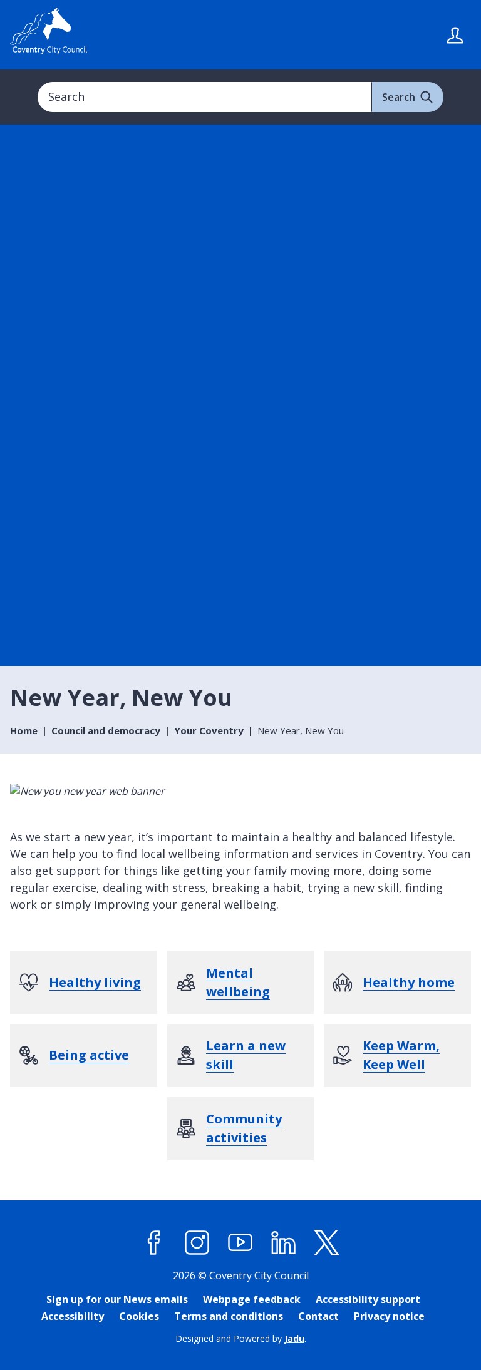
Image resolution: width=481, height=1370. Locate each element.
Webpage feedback (252, 1299)
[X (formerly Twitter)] (326, 1242)
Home (24, 730)
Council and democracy (105, 730)
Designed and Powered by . (240, 1338)
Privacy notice (389, 1316)
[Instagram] (197, 1242)
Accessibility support (368, 1299)
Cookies (139, 1316)
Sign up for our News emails (117, 1299)
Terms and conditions (228, 1316)
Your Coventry (209, 730)
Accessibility (72, 1316)
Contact (318, 1316)
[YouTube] (240, 1242)
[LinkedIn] (283, 1242)
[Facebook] (154, 1242)
